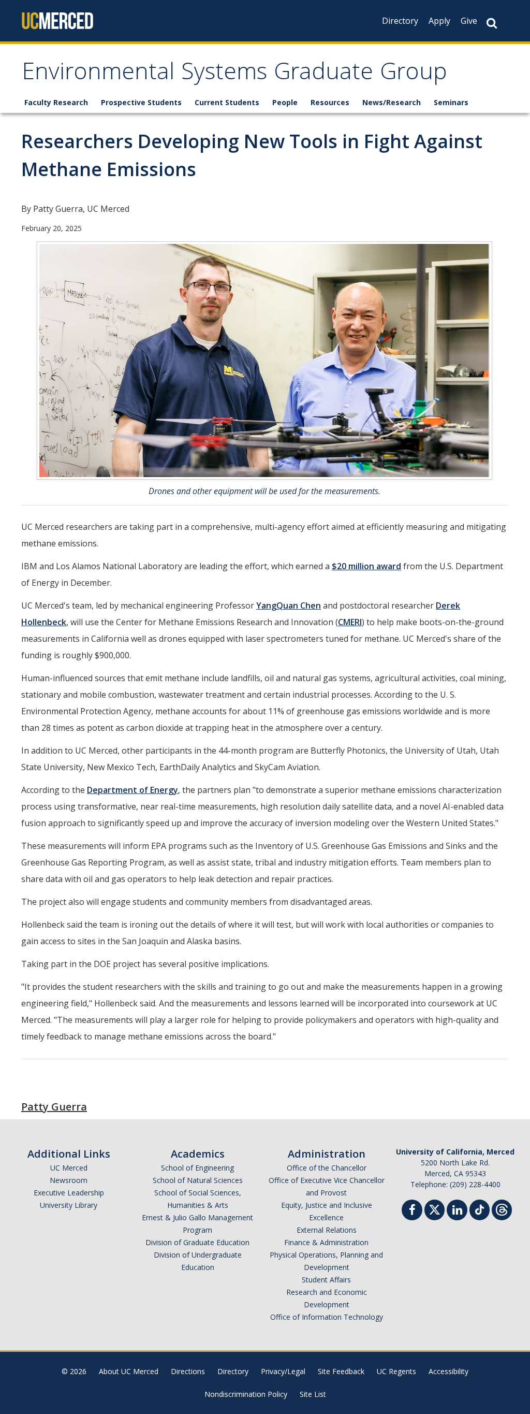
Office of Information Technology (326, 1317)
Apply (439, 20)
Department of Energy (132, 790)
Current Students (227, 102)
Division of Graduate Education (197, 1242)
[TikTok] (479, 1209)
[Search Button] (491, 23)
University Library (68, 1205)
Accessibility (448, 1371)
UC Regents (396, 1371)
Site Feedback (341, 1371)
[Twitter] (434, 1209)
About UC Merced (128, 1371)
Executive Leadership (69, 1192)
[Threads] (502, 1209)
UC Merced (68, 1168)
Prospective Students (141, 102)
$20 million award (366, 566)
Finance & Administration (326, 1242)
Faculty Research (56, 102)
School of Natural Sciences (198, 1180)
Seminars (451, 102)
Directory (400, 20)
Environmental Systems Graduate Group (234, 74)
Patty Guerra (54, 1107)
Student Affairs (326, 1280)
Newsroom (68, 1180)
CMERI (350, 622)
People (285, 102)
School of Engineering (197, 1168)
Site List (313, 1394)
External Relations (327, 1230)
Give (469, 20)
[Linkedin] (457, 1211)
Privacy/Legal (283, 1371)
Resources (330, 102)
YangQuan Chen (288, 605)
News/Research (391, 102)
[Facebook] (412, 1211)
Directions (188, 1371)
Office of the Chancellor (326, 1168)
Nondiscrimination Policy (245, 1394)
